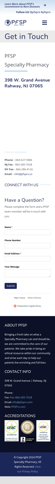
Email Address (17, 253)
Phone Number (13, 240)
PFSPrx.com (18, 406)
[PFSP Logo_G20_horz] (16, 21)
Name (13, 227)
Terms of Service (34, 298)
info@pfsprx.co (23, 174)
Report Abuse (19, 298)
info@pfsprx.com (22, 402)
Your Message (12, 266)
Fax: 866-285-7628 (21, 397)
